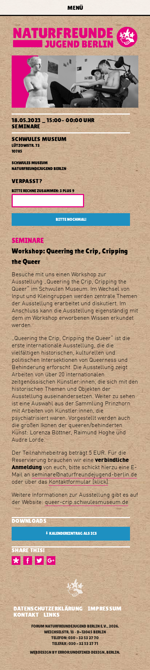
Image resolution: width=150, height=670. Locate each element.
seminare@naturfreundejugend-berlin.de (84, 474)
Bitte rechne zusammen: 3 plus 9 (43, 191)
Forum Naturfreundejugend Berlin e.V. (69, 626)
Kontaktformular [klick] (78, 481)
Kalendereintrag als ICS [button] (71, 533)
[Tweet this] (41, 560)
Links (52, 614)
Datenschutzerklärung (48, 608)
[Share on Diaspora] (17, 560)
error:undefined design (81, 652)
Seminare (26, 126)
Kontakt (26, 614)
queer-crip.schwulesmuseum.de (86, 501)
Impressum (105, 608)
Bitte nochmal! (71, 219)
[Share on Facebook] (29, 560)
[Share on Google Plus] (52, 560)
